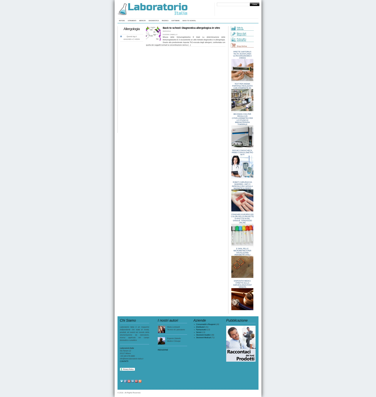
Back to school (189, 20)
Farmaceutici (201, 330)
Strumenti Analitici (203, 335)
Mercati (142, 20)
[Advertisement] (132, 86)
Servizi (199, 332)
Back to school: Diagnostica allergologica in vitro (191, 27)
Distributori (200, 327)
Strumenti (132, 20)
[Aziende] (242, 30)
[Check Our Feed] (140, 382)
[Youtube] (129, 382)
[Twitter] (122, 382)
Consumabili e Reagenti (205, 324)
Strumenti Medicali (203, 338)
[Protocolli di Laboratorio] (242, 41)
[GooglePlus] (136, 382)
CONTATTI (124, 361)
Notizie (122, 20)
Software (175, 20)
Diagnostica (154, 20)
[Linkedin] (133, 382)
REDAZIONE (163, 350)
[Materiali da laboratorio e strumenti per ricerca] (153, 15)
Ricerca (165, 20)
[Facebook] (125, 382)
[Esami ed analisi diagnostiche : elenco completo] (242, 33)
